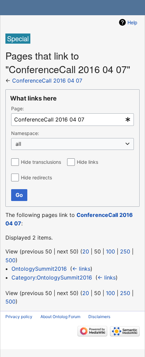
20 (85, 251)
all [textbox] (18, 143)
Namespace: (25, 133)
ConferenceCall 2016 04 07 (47, 80)
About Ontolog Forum (60, 316)
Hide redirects (36, 177)
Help (132, 22)
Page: (17, 108)
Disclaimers (99, 316)
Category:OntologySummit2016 (51, 277)
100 (110, 251)
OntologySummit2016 (39, 268)
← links (81, 268)
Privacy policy (18, 316)
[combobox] (72, 119)
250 (125, 251)
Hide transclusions (41, 162)
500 (10, 260)
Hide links (87, 162)
